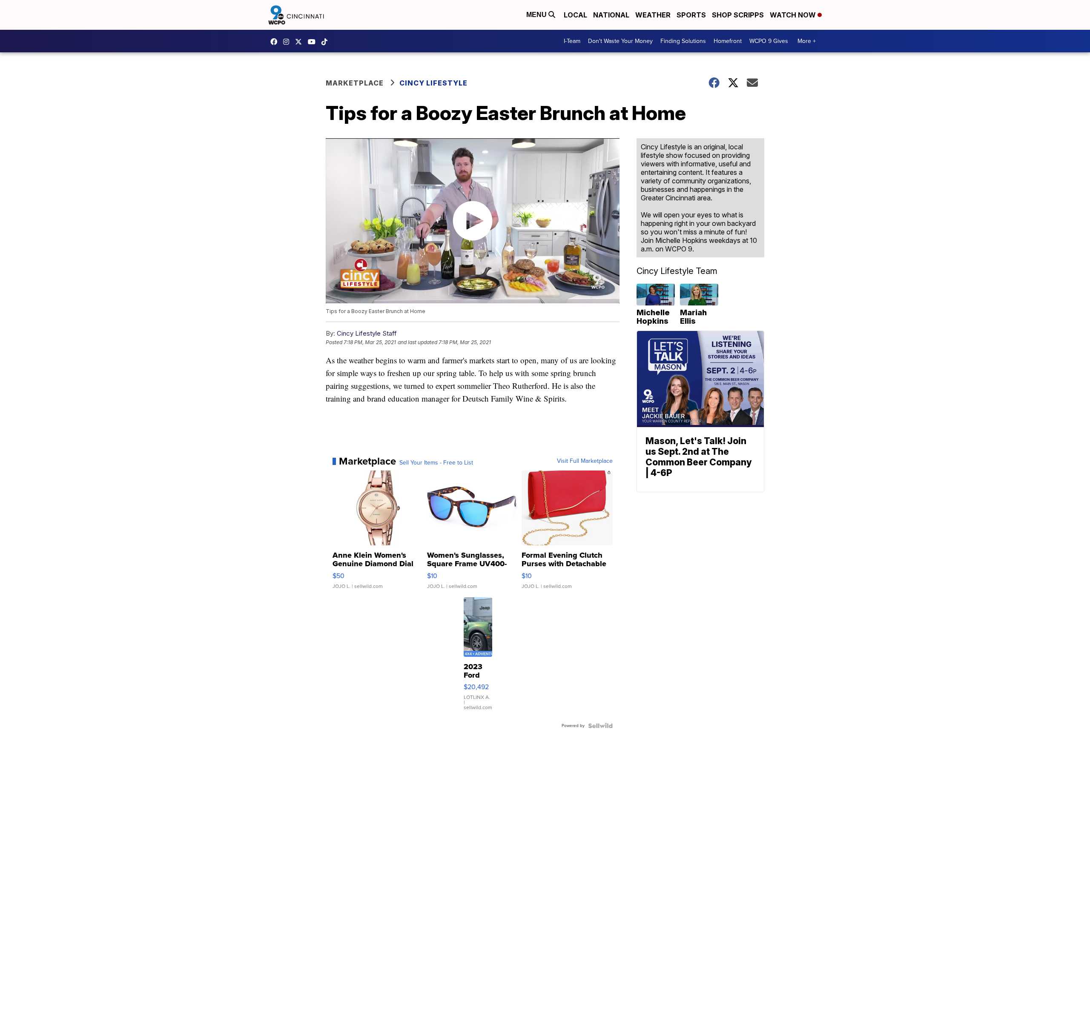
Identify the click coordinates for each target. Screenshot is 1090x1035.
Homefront (728, 41)
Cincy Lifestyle (433, 83)
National (611, 15)
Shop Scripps (738, 15)
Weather (653, 15)
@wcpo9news (326, 41)
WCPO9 (275, 41)
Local (575, 15)
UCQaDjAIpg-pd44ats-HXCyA (314, 41)
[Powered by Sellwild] (600, 726)
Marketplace (355, 83)
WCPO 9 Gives (768, 41)
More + (806, 41)
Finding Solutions (683, 41)
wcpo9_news (288, 41)
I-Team (572, 41)
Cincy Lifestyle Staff (367, 333)
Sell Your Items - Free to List (436, 463)
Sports (691, 15)
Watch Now (794, 15)
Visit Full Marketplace (585, 461)
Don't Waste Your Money (620, 41)
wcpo (300, 41)
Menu (537, 14)
